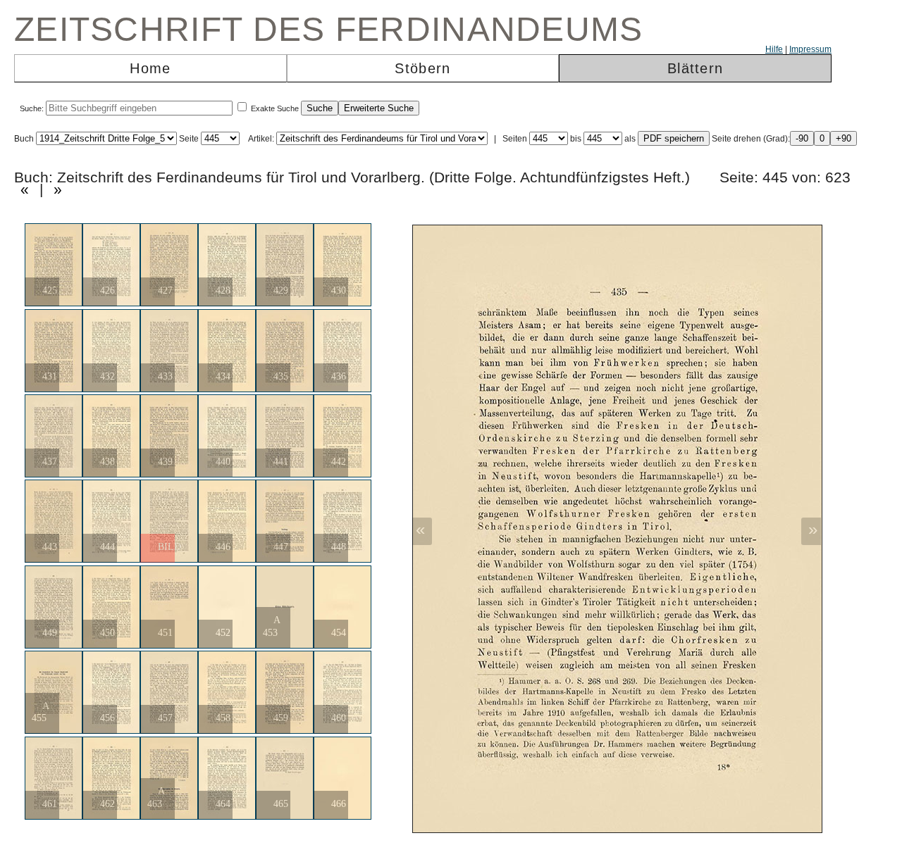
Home (150, 68)
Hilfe (774, 49)
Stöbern (422, 68)
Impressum (810, 49)
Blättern (695, 68)
